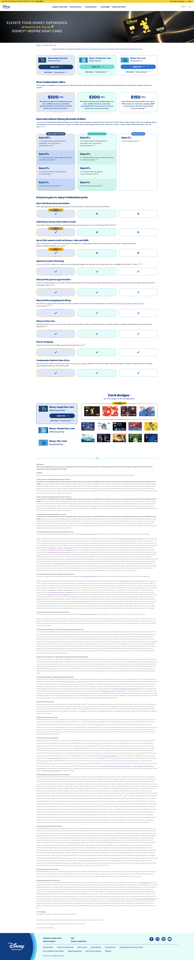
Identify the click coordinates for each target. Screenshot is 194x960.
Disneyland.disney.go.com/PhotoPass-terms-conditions (116, 766)
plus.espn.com (141, 538)
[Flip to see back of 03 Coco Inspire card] (129, 411)
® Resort (94, 283)
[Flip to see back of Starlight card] (151, 438)
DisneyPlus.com (125, 538)
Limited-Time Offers (119, 7)
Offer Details (48, 72)
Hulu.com (132, 538)
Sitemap (108, 951)
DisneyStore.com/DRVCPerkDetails (144, 898)
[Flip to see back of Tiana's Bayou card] (135, 438)
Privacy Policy (110, 947)
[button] (56, 413)
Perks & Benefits (75, 7)
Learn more (60, 246)
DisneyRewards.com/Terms (88, 534)
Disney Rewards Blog (177, 1)
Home (38, 45)
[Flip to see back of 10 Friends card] (151, 426)
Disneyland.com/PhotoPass (109, 755)
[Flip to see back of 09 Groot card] (135, 426)
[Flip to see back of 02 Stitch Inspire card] (110, 411)
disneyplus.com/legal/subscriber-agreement (125, 688)
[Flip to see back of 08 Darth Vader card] (119, 426)
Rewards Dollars (91, 7)
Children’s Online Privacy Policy (131, 947)
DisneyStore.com (77, 345)
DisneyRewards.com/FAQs (61, 563)
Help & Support (49, 941)
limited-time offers (79, 363)
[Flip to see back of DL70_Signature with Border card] (103, 426)
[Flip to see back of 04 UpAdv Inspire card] (147, 411)
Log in (189, 1)
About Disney (48, 947)
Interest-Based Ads (75, 951)
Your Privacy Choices (93, 951)
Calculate (39, 122)
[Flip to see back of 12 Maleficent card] (103, 438)
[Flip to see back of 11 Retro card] (88, 438)
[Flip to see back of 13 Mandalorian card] (119, 438)
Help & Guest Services (65, 947)
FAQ (72, 938)
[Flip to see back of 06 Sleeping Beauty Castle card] (88, 426)
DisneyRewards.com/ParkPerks (51, 770)
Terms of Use (82, 947)
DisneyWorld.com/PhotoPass (54, 758)
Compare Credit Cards (59, 7)
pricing (84, 711)
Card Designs (105, 7)
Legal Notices (96, 947)
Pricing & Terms (59, 72)
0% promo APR (41, 264)
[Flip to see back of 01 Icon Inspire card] (92, 411)
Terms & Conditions (78, 941)
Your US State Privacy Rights (53, 951)
